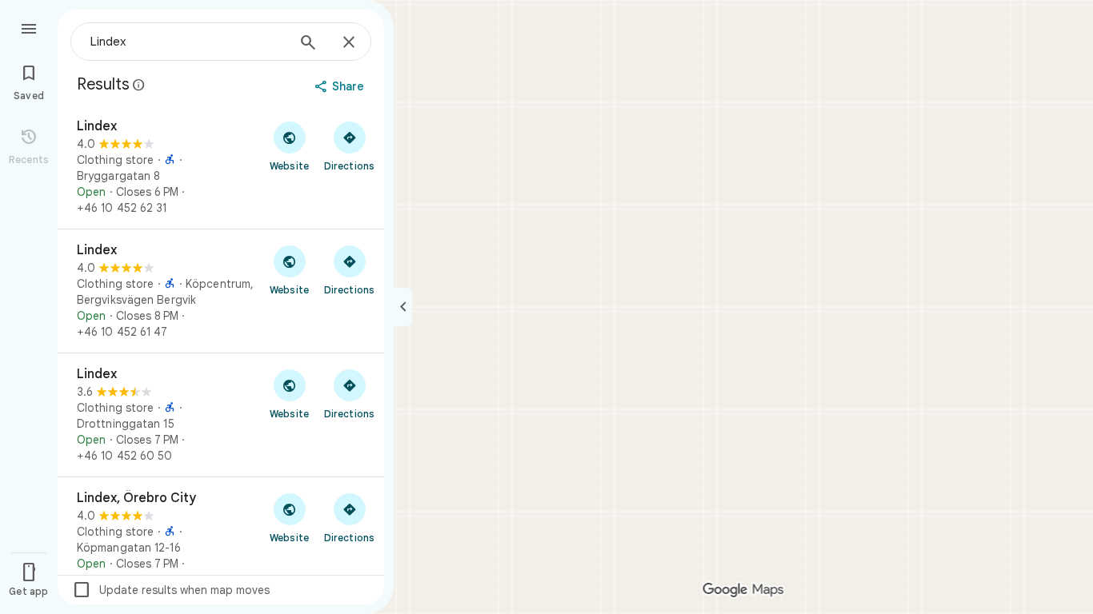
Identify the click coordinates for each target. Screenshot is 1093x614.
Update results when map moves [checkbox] (171, 590)
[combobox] (188, 41)
